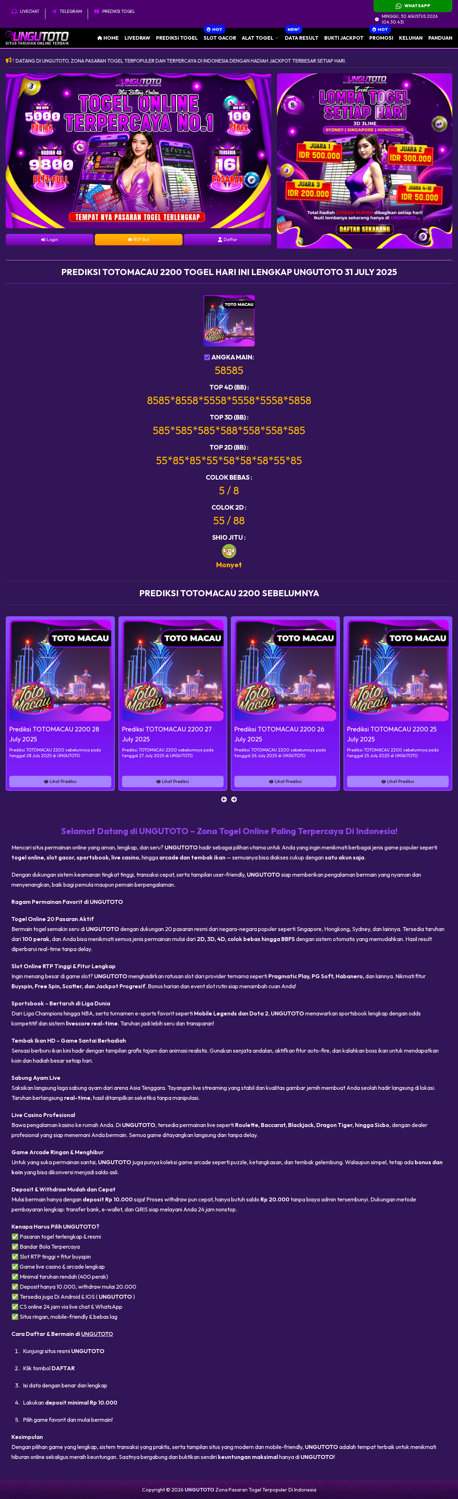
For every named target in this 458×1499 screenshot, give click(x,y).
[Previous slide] (224, 799)
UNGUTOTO (97, 1333)
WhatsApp (417, 5)
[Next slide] (234, 799)
